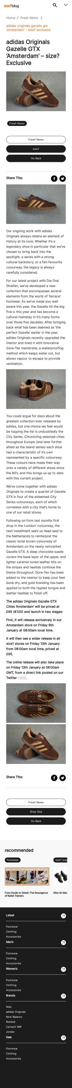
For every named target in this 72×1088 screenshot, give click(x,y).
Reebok (10, 1021)
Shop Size (36, 811)
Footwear (13, 860)
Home (10, 18)
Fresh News (29, 18)
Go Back (36, 158)
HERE (22, 678)
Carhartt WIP (14, 1026)
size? (36, 148)
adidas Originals (16, 1011)
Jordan (10, 1031)
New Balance (14, 1016)
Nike (9, 1006)
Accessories (13, 936)
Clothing (11, 931)
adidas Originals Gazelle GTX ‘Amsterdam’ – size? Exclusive (28, 28)
